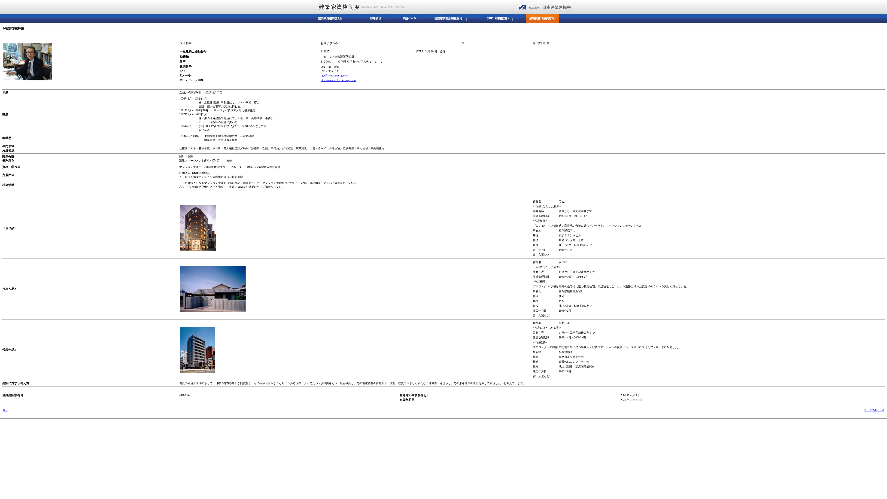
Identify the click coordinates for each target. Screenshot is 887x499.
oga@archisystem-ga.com (335, 75)
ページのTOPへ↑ (874, 410)
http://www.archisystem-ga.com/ (338, 80)
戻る (5, 410)
